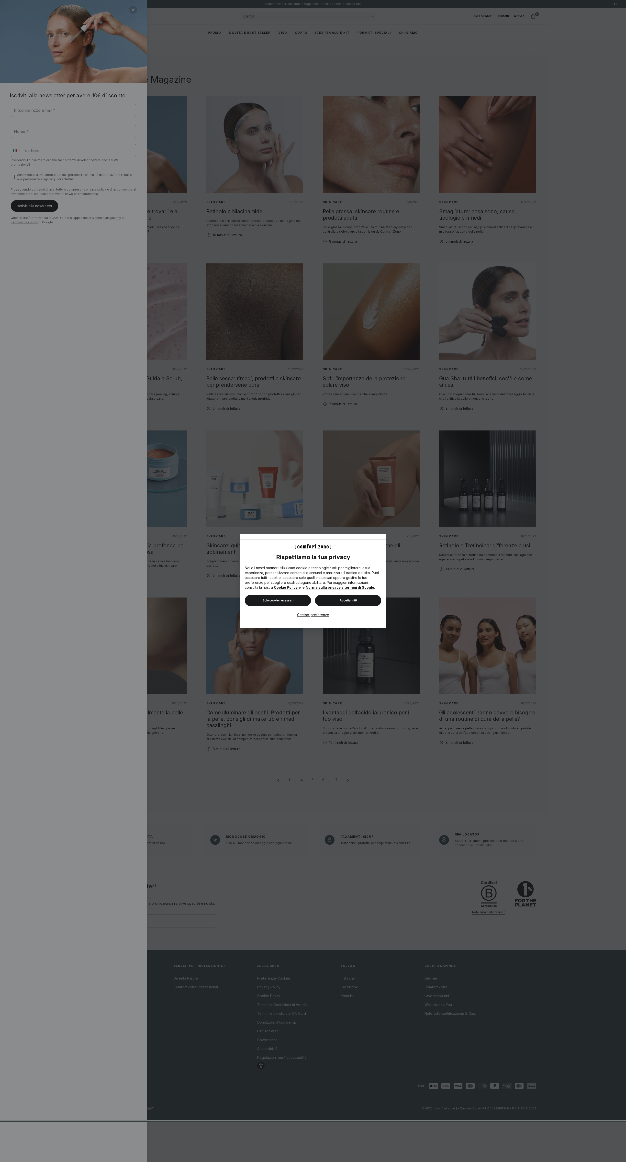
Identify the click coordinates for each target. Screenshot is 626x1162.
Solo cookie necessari (278, 600)
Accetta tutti (348, 600)
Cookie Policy (286, 587)
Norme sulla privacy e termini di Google (340, 587)
